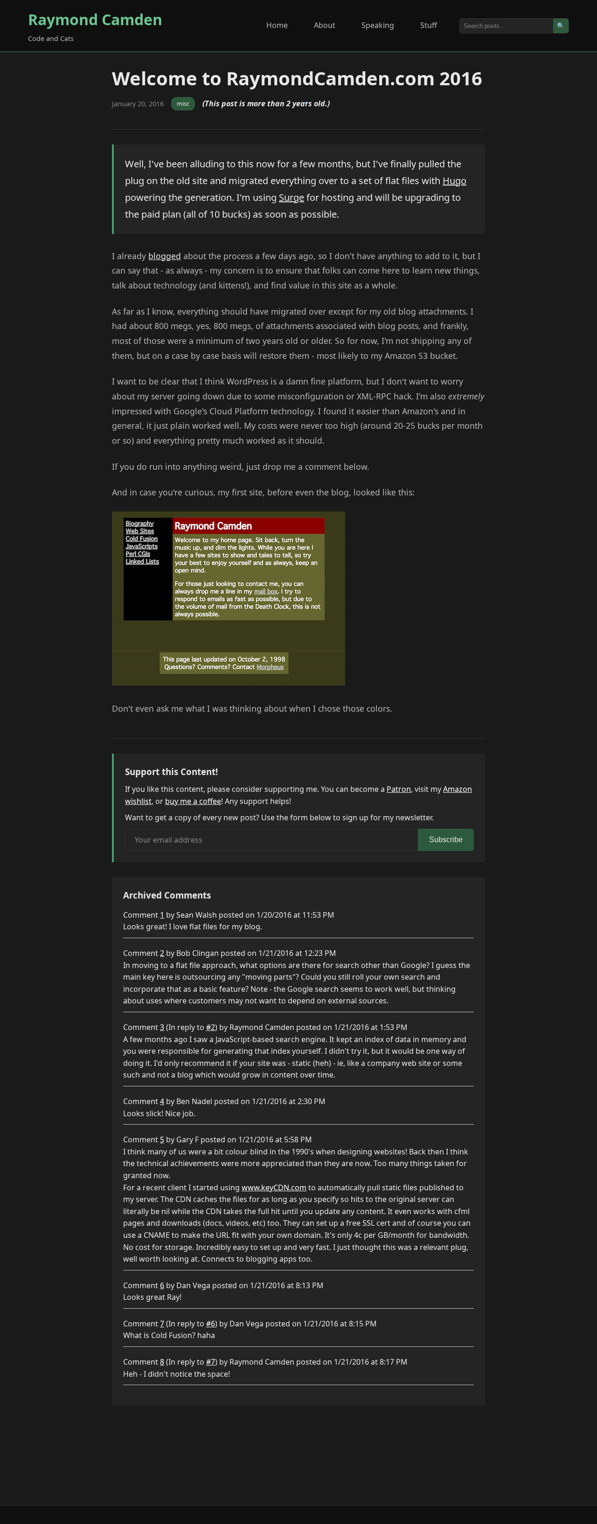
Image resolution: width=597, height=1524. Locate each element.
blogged (164, 255)
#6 (210, 1323)
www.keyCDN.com (274, 1187)
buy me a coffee (193, 801)
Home (277, 25)
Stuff (428, 25)
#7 (210, 1362)
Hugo (454, 180)
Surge (291, 197)
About (324, 25)
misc (183, 103)
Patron (399, 789)
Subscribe (446, 840)
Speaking (377, 25)
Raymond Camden (95, 19)
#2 (210, 1027)
